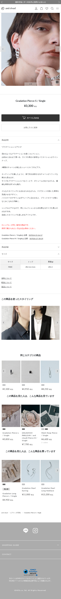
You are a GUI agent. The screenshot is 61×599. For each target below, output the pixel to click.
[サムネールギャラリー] (57, 83)
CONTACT (6, 554)
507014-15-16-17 (35, 235)
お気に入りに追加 (30, 127)
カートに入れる (33, 118)
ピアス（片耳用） (16, 512)
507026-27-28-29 (36, 238)
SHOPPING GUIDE (10, 545)
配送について (6, 282)
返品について (6, 287)
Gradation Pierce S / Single (32, 512)
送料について (6, 278)
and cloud (4, 512)
